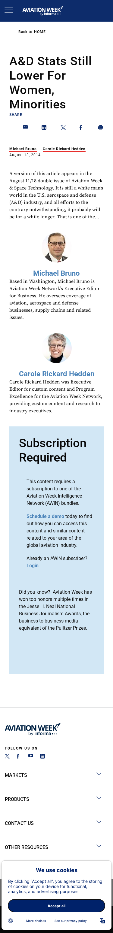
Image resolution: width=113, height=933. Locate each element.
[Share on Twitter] (63, 128)
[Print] (101, 128)
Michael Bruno (23, 149)
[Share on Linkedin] (44, 128)
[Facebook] (19, 757)
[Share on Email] (25, 128)
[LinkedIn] (42, 757)
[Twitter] (7, 757)
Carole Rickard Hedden (64, 149)
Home (40, 32)
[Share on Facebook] (82, 128)
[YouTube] (30, 757)
